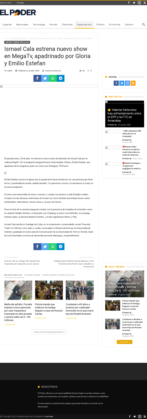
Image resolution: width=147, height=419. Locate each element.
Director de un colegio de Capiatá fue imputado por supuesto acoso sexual (22, 260)
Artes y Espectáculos (19, 38)
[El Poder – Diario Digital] (18, 9)
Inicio (6, 38)
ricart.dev (49, 416)
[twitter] (45, 78)
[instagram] (139, 2)
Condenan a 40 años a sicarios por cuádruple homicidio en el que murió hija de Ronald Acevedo (80, 309)
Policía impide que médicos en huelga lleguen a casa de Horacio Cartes (49, 309)
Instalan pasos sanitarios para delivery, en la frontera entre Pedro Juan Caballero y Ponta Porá (74, 262)
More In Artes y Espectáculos (58, 275)
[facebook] (37, 78)
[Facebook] (128, 2)
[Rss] (144, 2)
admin (10, 71)
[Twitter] (134, 2)
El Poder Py (112, 125)
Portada (20, 3)
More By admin (32, 275)
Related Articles (13, 275)
